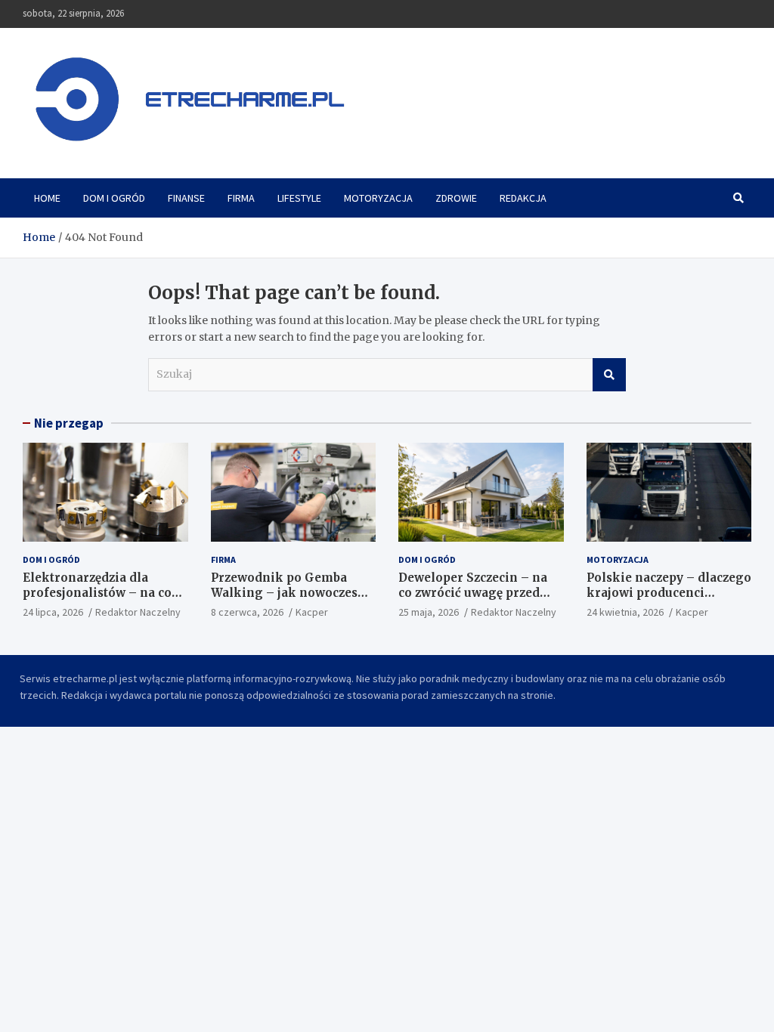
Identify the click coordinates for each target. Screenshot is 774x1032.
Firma (241, 198)
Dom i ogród (114, 198)
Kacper (312, 612)
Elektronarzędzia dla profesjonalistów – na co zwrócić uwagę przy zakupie (97, 599)
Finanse (186, 198)
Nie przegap (69, 423)
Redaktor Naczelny (138, 612)
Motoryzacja (378, 198)
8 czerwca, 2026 (247, 612)
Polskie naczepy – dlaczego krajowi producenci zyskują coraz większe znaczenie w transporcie (669, 599)
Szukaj (609, 374)
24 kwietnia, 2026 (625, 612)
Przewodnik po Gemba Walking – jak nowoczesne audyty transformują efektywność (292, 599)
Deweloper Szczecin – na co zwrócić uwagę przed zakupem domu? (472, 592)
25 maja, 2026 (428, 612)
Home (47, 198)
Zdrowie (456, 198)
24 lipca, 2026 (53, 612)
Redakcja (523, 198)
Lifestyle (299, 198)
